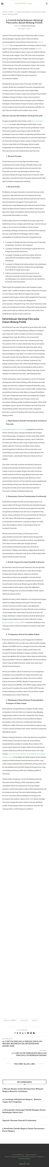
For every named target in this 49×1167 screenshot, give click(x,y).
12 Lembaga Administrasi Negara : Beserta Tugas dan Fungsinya (21, 1100)
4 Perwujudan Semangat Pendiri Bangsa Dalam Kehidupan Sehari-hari (24, 1111)
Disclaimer (40, 1157)
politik (34, 1020)
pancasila (24, 1020)
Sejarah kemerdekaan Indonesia (14, 429)
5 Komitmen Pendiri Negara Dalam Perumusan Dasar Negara (23, 1129)
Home (4, 12)
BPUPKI (39, 48)
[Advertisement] (24, 913)
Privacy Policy (25, 1157)
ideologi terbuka (10, 1020)
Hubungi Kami (15, 1157)
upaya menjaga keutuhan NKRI (13, 622)
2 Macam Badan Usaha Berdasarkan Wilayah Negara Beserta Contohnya (22, 1090)
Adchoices (33, 1157)
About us (7, 1157)
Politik (11, 12)
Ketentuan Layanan (24, 1158)
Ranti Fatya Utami (28, 26)
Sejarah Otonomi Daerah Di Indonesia (19, 1120)
